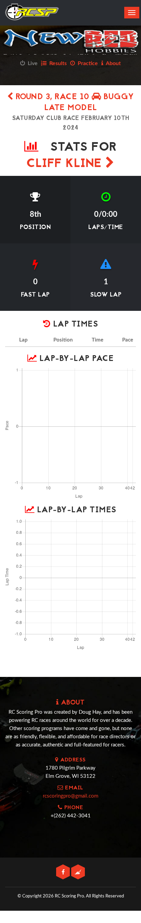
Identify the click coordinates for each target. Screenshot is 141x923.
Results (57, 63)
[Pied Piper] (78, 872)
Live (31, 63)
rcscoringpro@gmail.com (70, 796)
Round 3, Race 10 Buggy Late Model (73, 103)
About (112, 63)
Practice (86, 63)
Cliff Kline (65, 164)
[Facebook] (63, 872)
